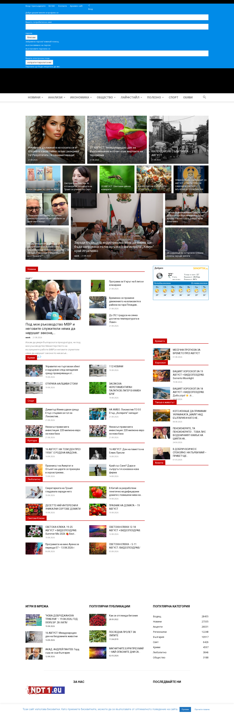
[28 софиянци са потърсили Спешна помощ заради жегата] (186, 244)
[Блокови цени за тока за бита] (43, 179)
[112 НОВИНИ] (97, 371)
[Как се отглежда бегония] (97, 620)
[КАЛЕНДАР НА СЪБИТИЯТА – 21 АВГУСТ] (178, 140)
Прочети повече (202, 709)
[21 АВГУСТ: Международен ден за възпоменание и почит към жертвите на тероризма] (117, 140)
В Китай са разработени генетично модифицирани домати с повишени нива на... (125, 491)
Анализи (55, 97)
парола (29, 33)
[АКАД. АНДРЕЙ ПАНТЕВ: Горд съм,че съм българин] (34, 654)
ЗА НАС (51, 6)
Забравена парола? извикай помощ (42, 41)
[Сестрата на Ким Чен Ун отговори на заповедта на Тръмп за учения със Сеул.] (80, 179)
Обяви (188, 97)
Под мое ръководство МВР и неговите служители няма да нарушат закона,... (50, 328)
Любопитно (34, 479)
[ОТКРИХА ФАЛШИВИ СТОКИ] (34, 388)
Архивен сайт (76, 6)
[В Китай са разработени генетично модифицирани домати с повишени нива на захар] (97, 492)
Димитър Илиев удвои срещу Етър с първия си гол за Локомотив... (62, 413)
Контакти (62, 6)
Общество (105, 97)
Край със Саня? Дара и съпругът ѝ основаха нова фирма (124, 469)
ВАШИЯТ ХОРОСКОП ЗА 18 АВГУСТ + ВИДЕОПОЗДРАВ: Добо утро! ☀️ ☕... (188, 392)
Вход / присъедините (36, 6)
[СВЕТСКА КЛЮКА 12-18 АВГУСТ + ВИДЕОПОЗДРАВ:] (97, 531)
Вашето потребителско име (39, 22)
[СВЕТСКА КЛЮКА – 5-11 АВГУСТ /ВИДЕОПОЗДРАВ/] (97, 548)
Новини (34, 97)
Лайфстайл (130, 97)
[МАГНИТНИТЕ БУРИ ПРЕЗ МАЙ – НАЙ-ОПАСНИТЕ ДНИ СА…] (97, 653)
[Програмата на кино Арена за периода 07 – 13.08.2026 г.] (34, 548)
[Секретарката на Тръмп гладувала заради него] (34, 492)
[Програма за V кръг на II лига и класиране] (97, 286)
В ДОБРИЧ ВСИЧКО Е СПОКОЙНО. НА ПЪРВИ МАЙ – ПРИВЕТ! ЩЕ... (189, 452)
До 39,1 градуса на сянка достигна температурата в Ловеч (124, 318)
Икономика (79, 97)
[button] (204, 97)
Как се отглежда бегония (123, 615)
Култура (32, 440)
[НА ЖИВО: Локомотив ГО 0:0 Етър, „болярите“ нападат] (97, 414)
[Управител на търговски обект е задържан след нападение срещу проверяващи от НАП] (34, 371)
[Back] (89, 5)
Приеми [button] (185, 709)
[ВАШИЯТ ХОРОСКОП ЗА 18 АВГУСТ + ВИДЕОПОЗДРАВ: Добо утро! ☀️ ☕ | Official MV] (161, 393)
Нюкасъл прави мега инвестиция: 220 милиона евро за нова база (63, 430)
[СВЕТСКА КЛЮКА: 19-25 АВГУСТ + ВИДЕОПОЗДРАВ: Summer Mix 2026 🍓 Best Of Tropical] (34, 531)
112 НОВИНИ (116, 366)
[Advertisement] (180, 322)
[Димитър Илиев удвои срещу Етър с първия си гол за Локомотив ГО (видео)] (34, 414)
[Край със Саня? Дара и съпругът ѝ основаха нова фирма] (97, 470)
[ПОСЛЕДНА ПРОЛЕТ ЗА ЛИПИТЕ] (97, 636)
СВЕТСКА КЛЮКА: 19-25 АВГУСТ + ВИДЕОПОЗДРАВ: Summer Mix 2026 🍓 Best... (61, 530)
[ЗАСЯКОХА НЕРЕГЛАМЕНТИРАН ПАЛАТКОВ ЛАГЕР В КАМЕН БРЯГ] (97, 388)
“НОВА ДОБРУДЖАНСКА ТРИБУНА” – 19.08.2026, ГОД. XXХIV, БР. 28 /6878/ (61, 619)
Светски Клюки (36, 518)
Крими (31, 357)
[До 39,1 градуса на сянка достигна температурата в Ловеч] (97, 320)
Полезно (154, 97)
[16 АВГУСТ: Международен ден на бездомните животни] (34, 637)
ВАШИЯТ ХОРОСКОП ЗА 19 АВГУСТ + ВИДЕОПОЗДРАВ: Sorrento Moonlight (188, 375)
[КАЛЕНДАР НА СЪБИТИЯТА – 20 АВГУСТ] (154, 179)
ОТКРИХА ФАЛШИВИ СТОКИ (61, 383)
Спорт (173, 97)
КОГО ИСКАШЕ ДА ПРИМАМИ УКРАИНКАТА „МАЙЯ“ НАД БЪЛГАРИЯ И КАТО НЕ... (189, 414)
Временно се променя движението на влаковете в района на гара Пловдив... (125, 301)
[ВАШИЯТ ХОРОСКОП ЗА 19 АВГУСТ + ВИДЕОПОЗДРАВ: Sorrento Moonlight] (161, 376)
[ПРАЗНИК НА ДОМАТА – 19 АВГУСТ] (97, 510)
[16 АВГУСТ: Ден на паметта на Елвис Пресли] (97, 454)
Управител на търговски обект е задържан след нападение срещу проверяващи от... (62, 370)
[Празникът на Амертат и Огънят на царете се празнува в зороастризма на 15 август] (34, 470)
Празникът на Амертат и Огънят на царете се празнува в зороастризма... (62, 469)
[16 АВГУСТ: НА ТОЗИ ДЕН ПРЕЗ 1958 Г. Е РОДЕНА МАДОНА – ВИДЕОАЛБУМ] (34, 454)
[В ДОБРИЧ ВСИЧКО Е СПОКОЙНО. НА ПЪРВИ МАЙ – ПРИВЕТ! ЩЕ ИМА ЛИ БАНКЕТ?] (161, 453)
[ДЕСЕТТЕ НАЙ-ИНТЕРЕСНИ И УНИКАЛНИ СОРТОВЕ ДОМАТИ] (34, 510)
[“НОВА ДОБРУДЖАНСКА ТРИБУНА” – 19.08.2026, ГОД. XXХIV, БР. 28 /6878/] (34, 620)
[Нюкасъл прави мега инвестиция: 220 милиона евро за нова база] (34, 431)
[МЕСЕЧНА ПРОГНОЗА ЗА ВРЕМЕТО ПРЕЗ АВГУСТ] (161, 354)
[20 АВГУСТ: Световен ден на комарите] (117, 179)
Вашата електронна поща (38, 58)
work (76, 255)
